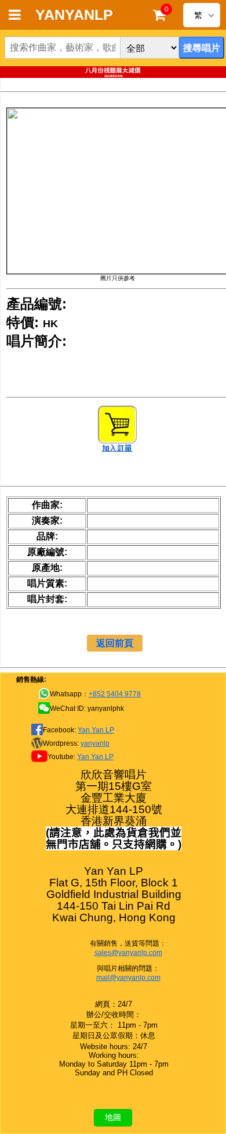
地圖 (113, 1117)
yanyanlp (95, 743)
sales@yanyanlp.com (128, 953)
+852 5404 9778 (115, 694)
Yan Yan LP (96, 730)
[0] (159, 17)
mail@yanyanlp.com (128, 978)
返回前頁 (114, 643)
